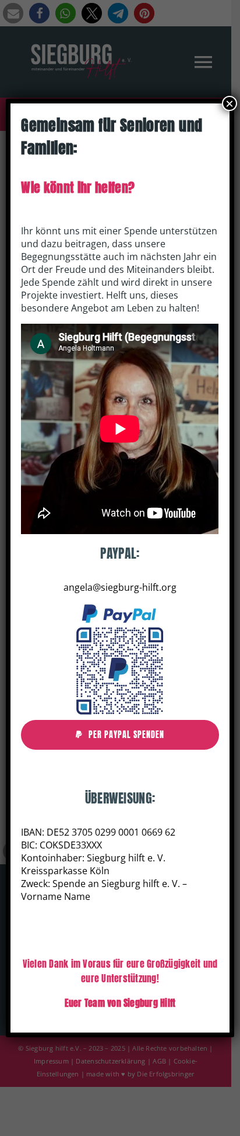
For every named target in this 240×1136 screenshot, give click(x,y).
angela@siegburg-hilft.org (120, 587)
